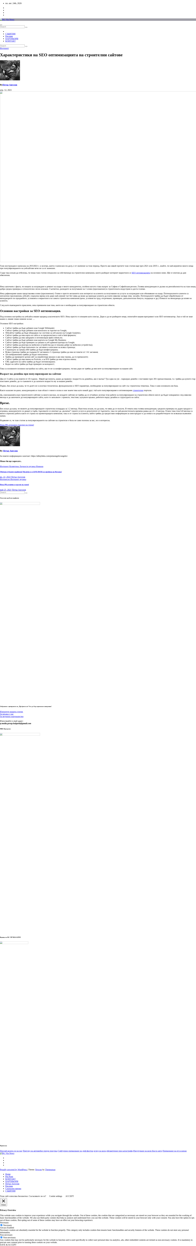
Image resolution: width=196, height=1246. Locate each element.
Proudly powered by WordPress (13, 1169)
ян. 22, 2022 (5, 477)
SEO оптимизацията (141, 273)
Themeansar (50, 1169)
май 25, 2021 (5, 490)
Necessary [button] (4, 1222)
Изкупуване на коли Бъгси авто (147, 1151)
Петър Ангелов (10, 85)
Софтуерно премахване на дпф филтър (75, 1151)
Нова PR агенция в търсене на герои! (14, 485)
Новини (39, 466)
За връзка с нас (7, 714)
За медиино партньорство (11, 716)
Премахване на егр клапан (175, 1151)
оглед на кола (100, 1151)
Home (8, 1174)
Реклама (9, 36)
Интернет (4, 48)
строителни (138, 390)
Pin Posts (9, 1176)
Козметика (14, 466)
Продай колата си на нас (11, 1151)
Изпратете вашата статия (11, 712)
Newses (38, 1169)
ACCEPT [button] (69, 1196)
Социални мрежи (13, 1188)
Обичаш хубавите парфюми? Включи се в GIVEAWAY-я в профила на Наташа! (31, 472)
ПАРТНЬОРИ (11, 38)
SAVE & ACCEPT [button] (8, 1245)
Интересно (5, 479)
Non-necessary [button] (6, 1235)
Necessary (7, 1225)
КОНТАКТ (10, 41)
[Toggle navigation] (1, 24)
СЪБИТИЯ (10, 34)
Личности (24, 466)
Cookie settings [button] (55, 1196)
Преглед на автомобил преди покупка (40, 1151)
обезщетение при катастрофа (119, 1151)
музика (32, 466)
